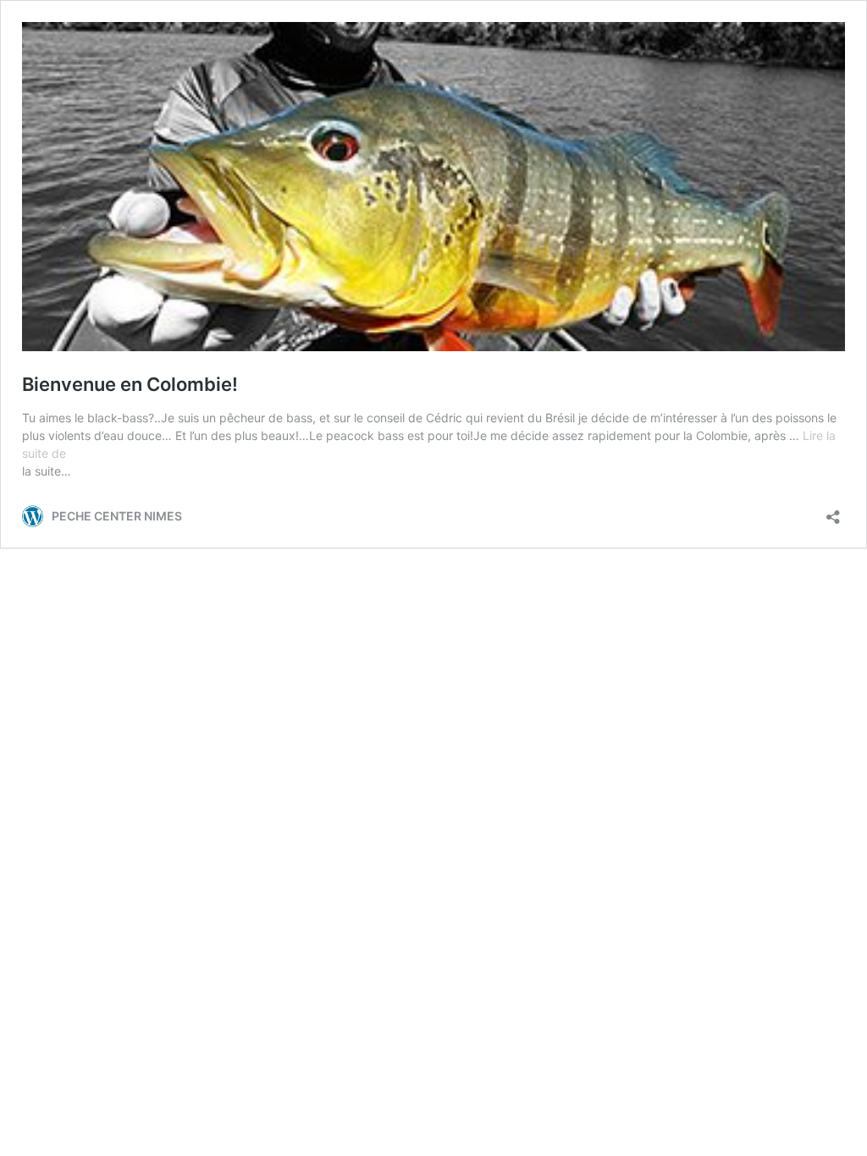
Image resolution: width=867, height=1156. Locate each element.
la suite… (46, 471)
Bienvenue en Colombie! (130, 384)
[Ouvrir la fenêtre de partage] (833, 511)
